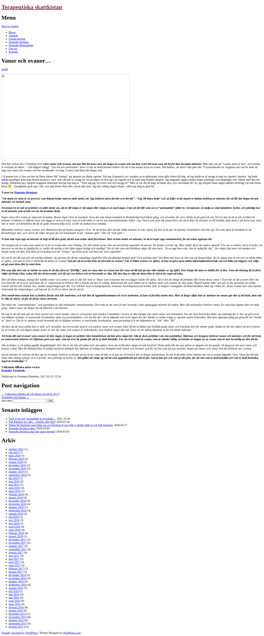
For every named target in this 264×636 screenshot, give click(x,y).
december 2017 (17, 539)
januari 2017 (16, 571)
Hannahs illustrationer (21, 45)
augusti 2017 (16, 552)
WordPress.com (72, 632)
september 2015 (18, 623)
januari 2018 (16, 536)
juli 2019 (14, 478)
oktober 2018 (16, 507)
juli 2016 (14, 591)
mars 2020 (14, 455)
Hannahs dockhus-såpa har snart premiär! (32, 431)
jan (4, 69)
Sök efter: (6, 400)
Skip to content (9, 26)
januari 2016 (16, 610)
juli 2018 (14, 516)
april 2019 (14, 487)
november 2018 (17, 504)
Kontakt (13, 51)
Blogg (12, 32)
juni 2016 (14, 594)
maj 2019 (14, 484)
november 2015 (17, 617)
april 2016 (14, 600)
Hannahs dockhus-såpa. (22, 428)
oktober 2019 (16, 471)
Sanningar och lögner (15, 397)
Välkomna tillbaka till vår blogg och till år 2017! (30, 394)
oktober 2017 (16, 546)
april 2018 (14, 526)
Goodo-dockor (17, 38)
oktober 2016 (16, 581)
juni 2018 (14, 520)
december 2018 (17, 500)
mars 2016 (14, 604)
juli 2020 (14, 452)
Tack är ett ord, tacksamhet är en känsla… (32, 418)
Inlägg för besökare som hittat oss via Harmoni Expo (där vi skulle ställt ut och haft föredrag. (61, 425)
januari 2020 (16, 462)
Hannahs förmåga (19, 42)
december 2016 (17, 575)
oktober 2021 (16, 449)
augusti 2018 (16, 513)
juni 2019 (14, 481)
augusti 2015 (16, 626)
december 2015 (17, 613)
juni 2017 (14, 555)
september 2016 (18, 584)
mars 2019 (14, 491)
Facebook (19, 370)
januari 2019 (16, 497)
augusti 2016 (16, 588)
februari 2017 (16, 568)
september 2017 (18, 549)
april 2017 (14, 562)
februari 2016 (16, 607)
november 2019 (17, 468)
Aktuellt (13, 35)
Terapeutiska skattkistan (31, 7)
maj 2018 (14, 523)
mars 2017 (14, 565)
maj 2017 (14, 558)
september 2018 (18, 510)
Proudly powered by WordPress (19, 632)
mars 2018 (14, 529)
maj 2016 (14, 597)
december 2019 (17, 465)
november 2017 (17, 542)
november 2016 (17, 578)
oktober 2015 (16, 620)
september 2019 (18, 475)
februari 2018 (16, 533)
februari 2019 (16, 494)
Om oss (13, 48)
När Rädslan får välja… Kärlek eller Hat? (32, 421)
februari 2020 (16, 458)
